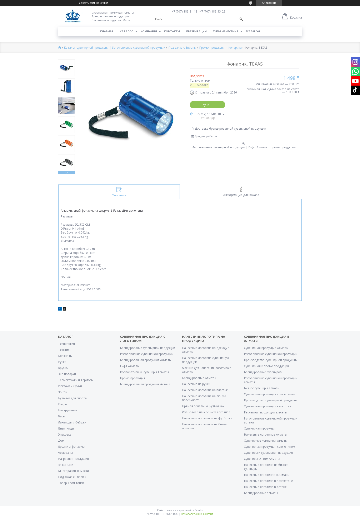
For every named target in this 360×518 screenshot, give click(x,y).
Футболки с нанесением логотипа (206, 412)
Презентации (196, 31)
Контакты (172, 31)
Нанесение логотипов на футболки (207, 418)
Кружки (63, 368)
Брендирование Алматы (199, 378)
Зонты (62, 392)
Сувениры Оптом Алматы (262, 459)
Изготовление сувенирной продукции (146, 354)
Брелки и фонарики (71, 447)
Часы (61, 416)
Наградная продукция (73, 459)
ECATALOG (252, 31)
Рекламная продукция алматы (265, 412)
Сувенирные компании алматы (265, 440)
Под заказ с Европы (182, 47)
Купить (207, 105)
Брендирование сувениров (263, 372)
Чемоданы (65, 453)
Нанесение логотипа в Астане (265, 487)
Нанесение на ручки (196, 384)
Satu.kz (199, 510)
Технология (66, 344)
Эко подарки (67, 374)
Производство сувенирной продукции (271, 360)
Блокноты (65, 356)
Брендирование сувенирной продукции (147, 348)
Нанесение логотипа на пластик (205, 390)
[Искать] (241, 19)
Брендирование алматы (261, 493)
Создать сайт (87, 2)
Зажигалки (65, 465)
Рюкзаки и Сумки (70, 386)
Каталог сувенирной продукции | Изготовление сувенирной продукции (114, 47)
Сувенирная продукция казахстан (267, 406)
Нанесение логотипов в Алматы (267, 475)
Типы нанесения (225, 31)
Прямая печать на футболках (203, 406)
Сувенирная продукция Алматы (266, 348)
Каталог (126, 31)
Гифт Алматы (129, 366)
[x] (64, 309)
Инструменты (68, 410)
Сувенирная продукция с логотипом (269, 394)
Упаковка (64, 434)
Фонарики (235, 47)
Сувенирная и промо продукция (266, 366)
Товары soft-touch (71, 483)
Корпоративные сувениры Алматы (144, 372)
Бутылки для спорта (72, 398)
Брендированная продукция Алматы (145, 360)
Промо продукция (132, 378)
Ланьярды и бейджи (72, 422)
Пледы (62, 404)
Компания (148, 31)
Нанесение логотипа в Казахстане (268, 481)
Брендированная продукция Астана (145, 384)
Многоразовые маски (73, 471)
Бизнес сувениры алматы (262, 388)
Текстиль (64, 350)
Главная (107, 31)
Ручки (62, 362)
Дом (61, 440)
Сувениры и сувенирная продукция (268, 453)
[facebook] (60, 309)
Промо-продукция (212, 47)
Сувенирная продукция (260, 428)
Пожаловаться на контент (197, 514)
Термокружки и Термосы (75, 380)
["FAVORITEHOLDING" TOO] (72, 16)
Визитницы (66, 428)
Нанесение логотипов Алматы (265, 434)
